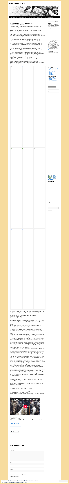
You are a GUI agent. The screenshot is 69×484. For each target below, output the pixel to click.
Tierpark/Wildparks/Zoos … (49, 17)
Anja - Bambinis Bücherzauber (53, 80)
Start (11, 17)
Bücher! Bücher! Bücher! (22, 17)
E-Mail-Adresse (12, 465)
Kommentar (12, 450)
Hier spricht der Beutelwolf (31, 17)
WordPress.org (51, 217)
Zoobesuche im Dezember (40, 21)
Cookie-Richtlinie (24, 482)
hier (48, 49)
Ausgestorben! (15, 17)
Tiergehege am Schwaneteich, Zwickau (54, 68)
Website (11, 469)
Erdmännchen (50, 73)
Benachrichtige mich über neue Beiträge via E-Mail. (18, 474)
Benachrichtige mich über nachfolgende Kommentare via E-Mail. (20, 472)
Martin (23, 24)
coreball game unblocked (52, 78)
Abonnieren (50, 210)
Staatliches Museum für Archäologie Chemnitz (18, 424)
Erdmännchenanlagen (51, 74)
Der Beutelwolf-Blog (17, 3)
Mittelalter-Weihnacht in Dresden (15, 426)
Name (11, 462)
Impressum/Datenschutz (40, 17)
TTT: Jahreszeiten (53, 77)
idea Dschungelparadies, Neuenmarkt (53, 65)
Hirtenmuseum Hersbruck (14, 423)
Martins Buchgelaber (51, 179)
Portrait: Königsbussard (52, 64)
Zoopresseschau (13, 21)
